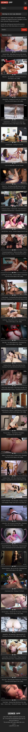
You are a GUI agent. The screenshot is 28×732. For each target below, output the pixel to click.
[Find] (25, 8)
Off (6, 2)
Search (24, 29)
